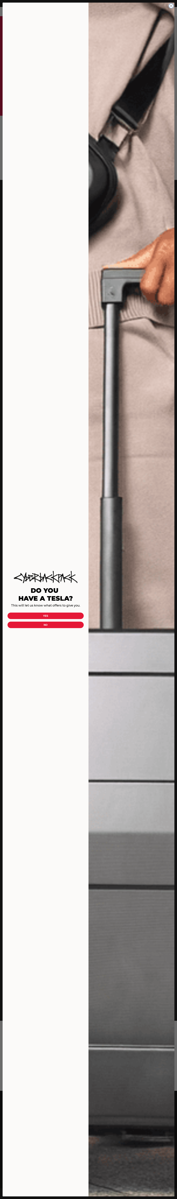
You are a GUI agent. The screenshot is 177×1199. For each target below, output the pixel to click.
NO (46, 624)
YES (45, 615)
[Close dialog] (171, 6)
